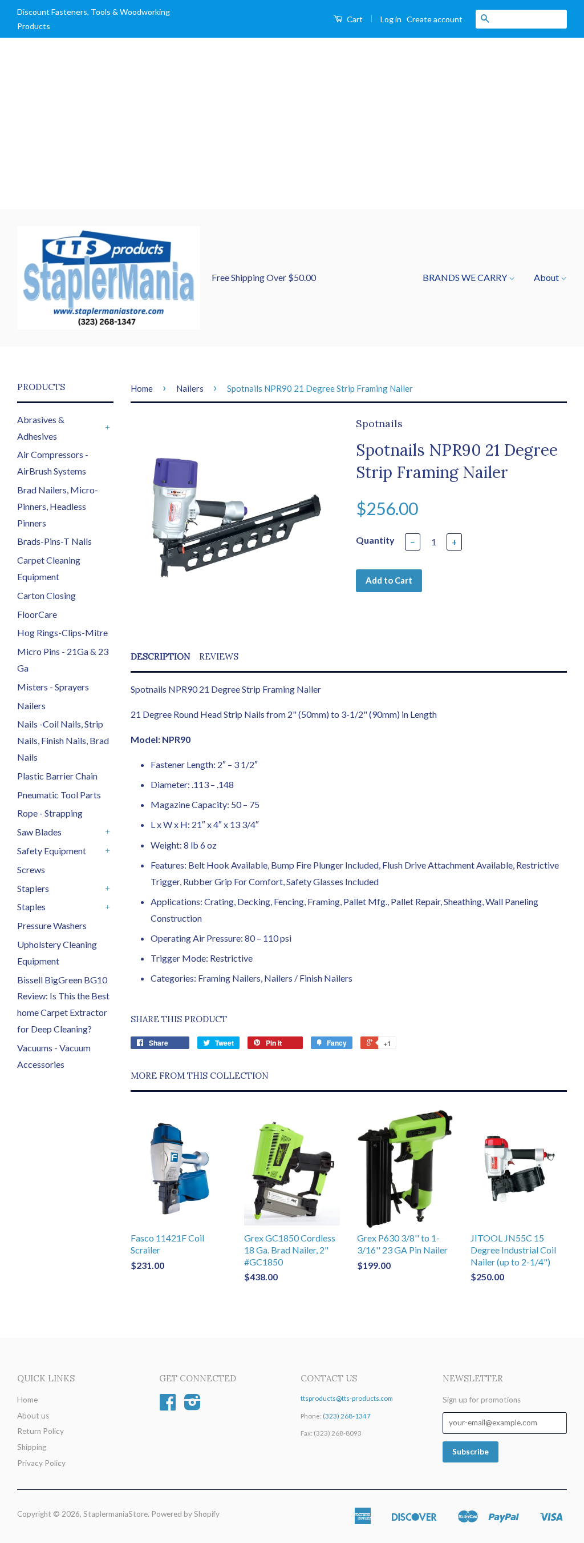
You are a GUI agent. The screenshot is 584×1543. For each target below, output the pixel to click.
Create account (435, 19)
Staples (31, 906)
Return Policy (40, 1431)
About (547, 277)
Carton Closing (46, 595)
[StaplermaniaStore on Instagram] (192, 1406)
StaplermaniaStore (115, 1513)
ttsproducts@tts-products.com (347, 1398)
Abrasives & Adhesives (40, 427)
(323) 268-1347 (347, 1416)
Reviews (218, 656)
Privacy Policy (41, 1463)
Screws (31, 869)
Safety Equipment (51, 850)
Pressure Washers (52, 925)
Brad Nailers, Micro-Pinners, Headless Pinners (57, 506)
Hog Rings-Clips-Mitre (62, 632)
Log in (391, 19)
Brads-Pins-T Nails (54, 541)
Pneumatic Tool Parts (59, 794)
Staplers (33, 888)
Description (160, 656)
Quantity (375, 540)
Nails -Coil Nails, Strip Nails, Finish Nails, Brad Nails (63, 740)
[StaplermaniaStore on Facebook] (167, 1406)
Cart (354, 19)
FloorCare (37, 614)
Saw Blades (39, 831)
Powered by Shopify (185, 1513)
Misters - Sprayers (53, 686)
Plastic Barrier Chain (57, 775)
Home (142, 388)
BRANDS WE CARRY (466, 277)
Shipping (31, 1447)
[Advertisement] (292, 123)
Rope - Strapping (50, 812)
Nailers (31, 705)
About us (33, 1415)
